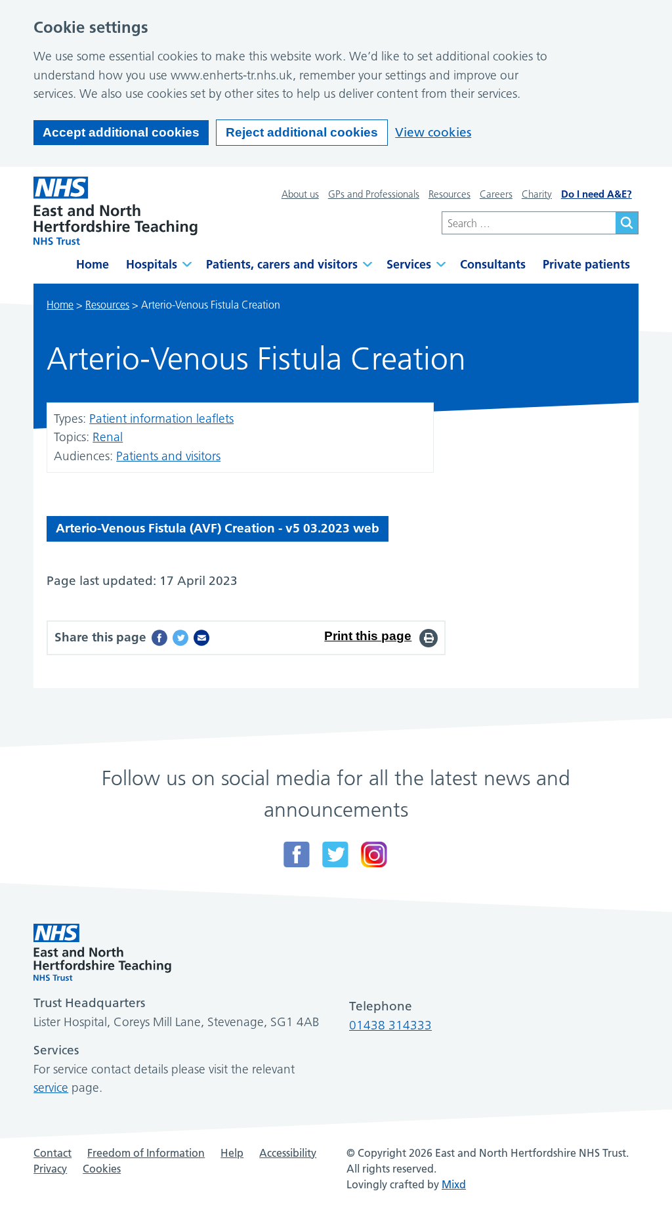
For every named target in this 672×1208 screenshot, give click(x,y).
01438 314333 (390, 1025)
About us (300, 194)
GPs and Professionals (373, 194)
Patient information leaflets (161, 418)
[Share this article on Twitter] (180, 637)
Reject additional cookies (302, 132)
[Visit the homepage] (115, 211)
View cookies (433, 132)
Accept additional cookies (121, 132)
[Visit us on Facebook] (297, 854)
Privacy (50, 1168)
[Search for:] (529, 222)
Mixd (454, 1184)
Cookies (102, 1168)
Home (92, 264)
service (50, 1087)
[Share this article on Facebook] (159, 637)
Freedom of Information (146, 1152)
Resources (450, 194)
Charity (537, 194)
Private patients (586, 264)
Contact (52, 1152)
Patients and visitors (168, 456)
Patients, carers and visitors (282, 264)
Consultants (493, 264)
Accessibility (287, 1152)
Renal (108, 436)
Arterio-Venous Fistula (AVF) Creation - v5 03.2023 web (217, 528)
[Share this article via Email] (201, 637)
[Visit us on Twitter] (335, 854)
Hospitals (151, 264)
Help (231, 1152)
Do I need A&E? (596, 194)
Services (409, 264)
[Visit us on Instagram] (374, 854)
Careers (496, 194)
